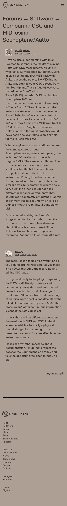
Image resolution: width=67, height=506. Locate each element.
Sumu (6, 436)
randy (19, 251)
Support (7, 465)
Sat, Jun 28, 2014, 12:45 (25, 54)
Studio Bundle (10, 439)
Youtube (7, 480)
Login (6, 487)
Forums (12, 18)
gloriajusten (22, 50)
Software (41, 18)
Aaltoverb (8, 426)
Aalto (5, 423)
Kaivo (6, 429)
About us (7, 450)
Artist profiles (10, 453)
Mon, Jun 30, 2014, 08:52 (26, 255)
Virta (5, 433)
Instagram (8, 477)
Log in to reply (55, 373)
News (6, 456)
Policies (7, 469)
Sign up (7, 490)
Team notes (9, 459)
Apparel (7, 442)
